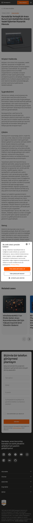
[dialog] (16, 261)
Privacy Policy (15, 264)
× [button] (29, 244)
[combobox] (27, 244)
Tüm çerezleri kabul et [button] (17, 269)
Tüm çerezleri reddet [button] (17, 273)
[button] (16, 278)
